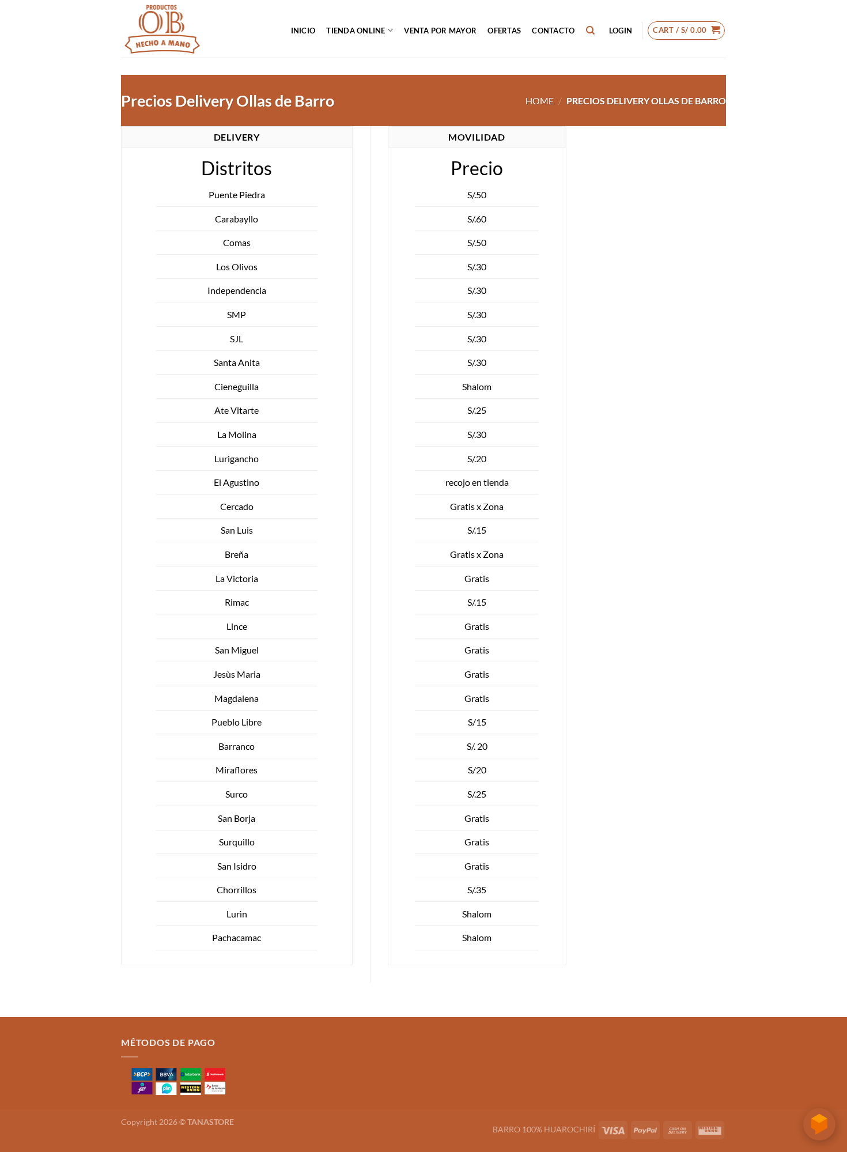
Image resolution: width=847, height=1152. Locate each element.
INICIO (303, 30)
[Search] (590, 30)
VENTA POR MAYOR (440, 30)
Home (539, 100)
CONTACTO (553, 30)
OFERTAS (504, 30)
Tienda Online (355, 30)
